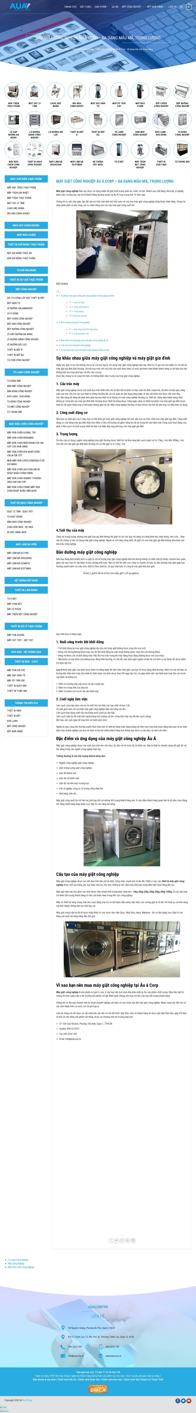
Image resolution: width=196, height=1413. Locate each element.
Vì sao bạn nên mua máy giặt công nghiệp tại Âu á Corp (85, 350)
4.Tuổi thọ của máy (79, 316)
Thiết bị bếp (14, 715)
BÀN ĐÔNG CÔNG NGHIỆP (19, 391)
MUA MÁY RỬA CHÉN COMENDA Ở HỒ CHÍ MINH (26, 462)
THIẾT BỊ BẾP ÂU (15, 355)
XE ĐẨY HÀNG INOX (16, 532)
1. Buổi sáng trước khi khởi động (85, 329)
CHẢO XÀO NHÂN (15, 208)
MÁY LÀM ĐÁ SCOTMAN (19, 568)
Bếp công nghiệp (131, 6)
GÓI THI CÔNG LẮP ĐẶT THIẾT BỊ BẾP (25, 298)
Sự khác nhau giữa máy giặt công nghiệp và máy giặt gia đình (87, 296)
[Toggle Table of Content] (58, 292)
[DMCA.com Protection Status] (98, 1388)
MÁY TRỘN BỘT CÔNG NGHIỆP (22, 614)
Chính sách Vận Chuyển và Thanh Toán (143, 1379)
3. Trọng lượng (78, 311)
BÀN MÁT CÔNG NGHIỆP (19, 386)
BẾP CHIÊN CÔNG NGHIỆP (20, 318)
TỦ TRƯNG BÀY (14, 412)
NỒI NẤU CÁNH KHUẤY (18, 213)
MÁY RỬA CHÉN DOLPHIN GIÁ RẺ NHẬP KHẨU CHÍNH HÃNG (23, 471)
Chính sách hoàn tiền (89, 1379)
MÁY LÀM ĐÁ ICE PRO (18, 553)
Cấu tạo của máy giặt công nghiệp (76, 345)
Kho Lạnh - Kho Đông (18, 396)
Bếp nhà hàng (155, 6)
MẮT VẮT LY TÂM (15, 203)
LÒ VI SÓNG (12, 313)
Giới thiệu (85, 6)
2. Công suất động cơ (80, 307)
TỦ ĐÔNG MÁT (14, 380)
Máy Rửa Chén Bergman (20, 437)
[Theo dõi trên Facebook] (177, 1401)
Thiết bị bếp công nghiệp (83, 49)
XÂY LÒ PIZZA (14, 609)
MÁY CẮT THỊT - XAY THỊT (20, 640)
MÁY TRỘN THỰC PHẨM (19, 197)
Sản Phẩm (100, 6)
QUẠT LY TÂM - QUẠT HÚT (20, 511)
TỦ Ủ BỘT (12, 598)
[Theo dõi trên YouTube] (188, 1401)
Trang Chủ (70, 6)
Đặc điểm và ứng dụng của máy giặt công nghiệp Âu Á (84, 340)
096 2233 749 (75, 1346)
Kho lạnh (12, 721)
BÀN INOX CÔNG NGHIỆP (19, 521)
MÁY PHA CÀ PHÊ (16, 670)
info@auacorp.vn (76, 1355)
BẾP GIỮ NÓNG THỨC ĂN (19, 253)
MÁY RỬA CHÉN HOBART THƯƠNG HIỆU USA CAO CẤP (24, 480)
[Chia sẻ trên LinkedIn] (133, 1240)
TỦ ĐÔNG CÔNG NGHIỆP (19, 401)
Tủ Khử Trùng (15, 516)
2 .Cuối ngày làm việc (80, 333)
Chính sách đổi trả (67, 1379)
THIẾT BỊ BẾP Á (15, 349)
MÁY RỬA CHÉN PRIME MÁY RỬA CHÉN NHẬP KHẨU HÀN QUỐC (23, 489)
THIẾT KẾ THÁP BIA (17, 691)
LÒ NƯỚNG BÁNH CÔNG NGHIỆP (23, 339)
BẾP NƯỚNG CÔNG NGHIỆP (20, 329)
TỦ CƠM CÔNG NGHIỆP (18, 360)
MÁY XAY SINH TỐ (16, 675)
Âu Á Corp (27, 1400)
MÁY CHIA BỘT (14, 603)
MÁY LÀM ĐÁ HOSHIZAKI (19, 558)
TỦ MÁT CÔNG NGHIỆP (18, 406)
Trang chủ (47, 49)
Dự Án (115, 6)
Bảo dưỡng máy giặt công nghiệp (75, 322)
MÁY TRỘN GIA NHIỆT (18, 192)
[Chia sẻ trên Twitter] (116, 1240)
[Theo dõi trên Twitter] (183, 1401)
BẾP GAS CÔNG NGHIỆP (19, 323)
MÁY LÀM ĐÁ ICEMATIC (18, 563)
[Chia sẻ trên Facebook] (110, 1240)
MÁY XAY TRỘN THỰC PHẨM (21, 187)
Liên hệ (172, 6)
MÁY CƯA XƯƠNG (15, 635)
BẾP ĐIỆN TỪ (13, 303)
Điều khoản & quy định (44, 1379)
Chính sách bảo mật (112, 1379)
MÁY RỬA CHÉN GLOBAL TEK (21, 432)
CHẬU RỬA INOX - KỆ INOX (20, 527)
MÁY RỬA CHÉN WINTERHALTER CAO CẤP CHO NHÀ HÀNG (25, 444)
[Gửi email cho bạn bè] (122, 1240)
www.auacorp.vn (113, 1355)
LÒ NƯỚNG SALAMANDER (19, 308)
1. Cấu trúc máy (78, 302)
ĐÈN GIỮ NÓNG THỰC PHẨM (21, 258)
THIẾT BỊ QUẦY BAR (17, 685)
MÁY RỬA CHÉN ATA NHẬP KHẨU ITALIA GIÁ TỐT (23, 453)
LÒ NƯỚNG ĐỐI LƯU (16, 344)
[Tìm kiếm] (181, 7)
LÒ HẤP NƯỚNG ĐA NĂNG (19, 334)
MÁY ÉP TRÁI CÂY (16, 680)
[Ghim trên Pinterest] (127, 1240)
